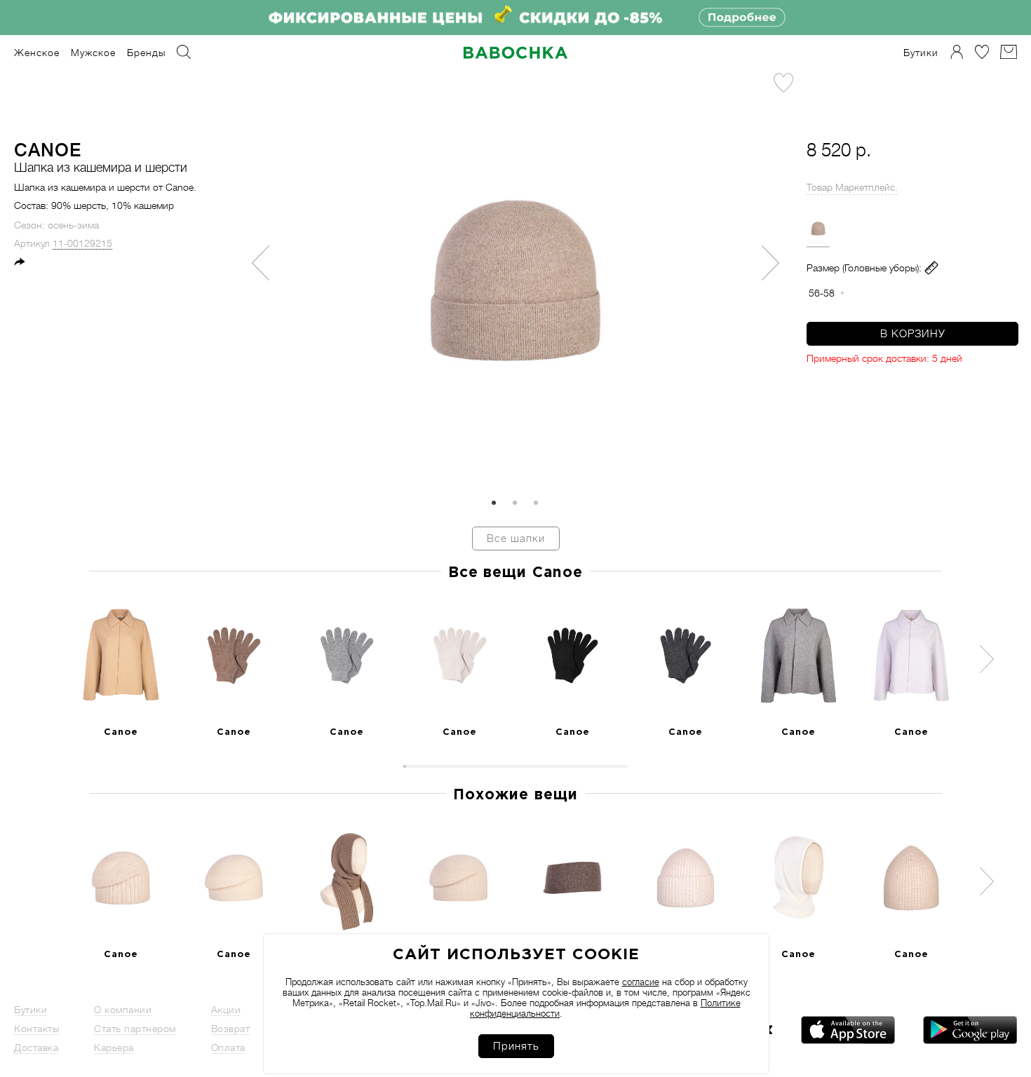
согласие (640, 982)
